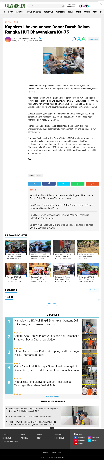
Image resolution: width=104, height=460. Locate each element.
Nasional (24, 438)
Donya (39, 435)
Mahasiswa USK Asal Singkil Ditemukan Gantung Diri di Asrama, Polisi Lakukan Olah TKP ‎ (46, 322)
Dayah (22, 435)
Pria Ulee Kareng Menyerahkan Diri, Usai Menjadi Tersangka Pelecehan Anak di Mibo (43, 383)
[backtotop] (52, 429)
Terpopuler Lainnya (52, 396)
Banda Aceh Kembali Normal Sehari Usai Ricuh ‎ (30, 416)
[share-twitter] (79, 39)
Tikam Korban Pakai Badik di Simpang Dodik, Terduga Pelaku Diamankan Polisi (46, 353)
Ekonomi (19, 12)
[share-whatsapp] (84, 39)
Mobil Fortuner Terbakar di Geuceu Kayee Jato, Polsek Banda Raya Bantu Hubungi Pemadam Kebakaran (33, 423)
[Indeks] (82, 6)
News (10, 12)
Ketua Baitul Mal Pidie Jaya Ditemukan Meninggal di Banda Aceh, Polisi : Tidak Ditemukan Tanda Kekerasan (47, 368)
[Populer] (86, 6)
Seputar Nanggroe (33, 12)
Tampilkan (93, 290)
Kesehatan (48, 12)
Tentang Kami (55, 453)
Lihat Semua (52, 303)
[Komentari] (92, 184)
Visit (95, 12)
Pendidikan (60, 12)
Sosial (70, 12)
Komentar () (93, 39)
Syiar (78, 12)
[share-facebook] (74, 39)
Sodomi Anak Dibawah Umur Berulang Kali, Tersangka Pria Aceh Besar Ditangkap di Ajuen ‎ (46, 337)
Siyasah (87, 12)
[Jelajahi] (101, 3)
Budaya (5, 435)
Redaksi (45, 453)
